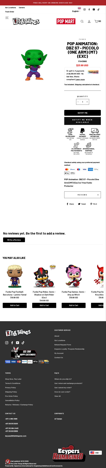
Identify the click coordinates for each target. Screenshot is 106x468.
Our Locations (10, 7)
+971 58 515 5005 (11, 423)
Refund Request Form (62, 344)
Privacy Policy (10, 387)
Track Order (9, 11)
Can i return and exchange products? (68, 383)
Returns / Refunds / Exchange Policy (19, 404)
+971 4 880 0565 (11, 419)
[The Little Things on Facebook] (12, 342)
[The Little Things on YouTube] (17, 342)
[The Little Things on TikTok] (23, 342)
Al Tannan (58, 419)
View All (57, 396)
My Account (58, 353)
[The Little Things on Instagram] (6, 342)
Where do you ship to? (63, 379)
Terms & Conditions (12, 383)
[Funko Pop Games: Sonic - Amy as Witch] (74, 276)
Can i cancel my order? (63, 387)
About (56, 336)
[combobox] (95, 453)
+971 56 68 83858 (11, 431)
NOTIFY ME (83, 113)
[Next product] (102, 286)
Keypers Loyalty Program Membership (69, 349)
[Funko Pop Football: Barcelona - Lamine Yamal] (15, 276)
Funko (82, 39)
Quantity (82, 96)
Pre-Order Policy (11, 396)
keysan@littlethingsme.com (15, 436)
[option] (53, 2)
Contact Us (58, 357)
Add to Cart (14, 305)
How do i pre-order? (62, 392)
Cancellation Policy (12, 400)
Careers (22, 7)
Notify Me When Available (82, 121)
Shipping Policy (11, 392)
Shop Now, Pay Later (13, 379)
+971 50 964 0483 (11, 428)
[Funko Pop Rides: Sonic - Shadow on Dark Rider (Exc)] (44, 276)
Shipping (78, 84)
